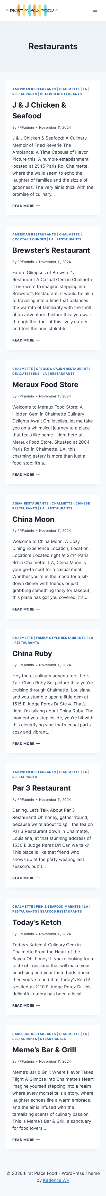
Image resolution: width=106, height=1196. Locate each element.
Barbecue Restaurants (34, 1034)
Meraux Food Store (45, 384)
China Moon (33, 519)
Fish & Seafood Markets (58, 906)
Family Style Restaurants (61, 638)
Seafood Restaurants (61, 94)
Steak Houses (53, 1039)
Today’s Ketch (36, 922)
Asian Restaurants (30, 503)
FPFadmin (25, 127)
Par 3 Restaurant (41, 788)
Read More (26, 206)
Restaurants (24, 94)
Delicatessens (26, 374)
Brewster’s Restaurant (51, 250)
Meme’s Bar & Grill (44, 1049)
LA (85, 89)
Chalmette (69, 89)
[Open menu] (95, 10)
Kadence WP (56, 1180)
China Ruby (32, 653)
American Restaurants (34, 89)
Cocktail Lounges (29, 239)
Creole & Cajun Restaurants (63, 369)
